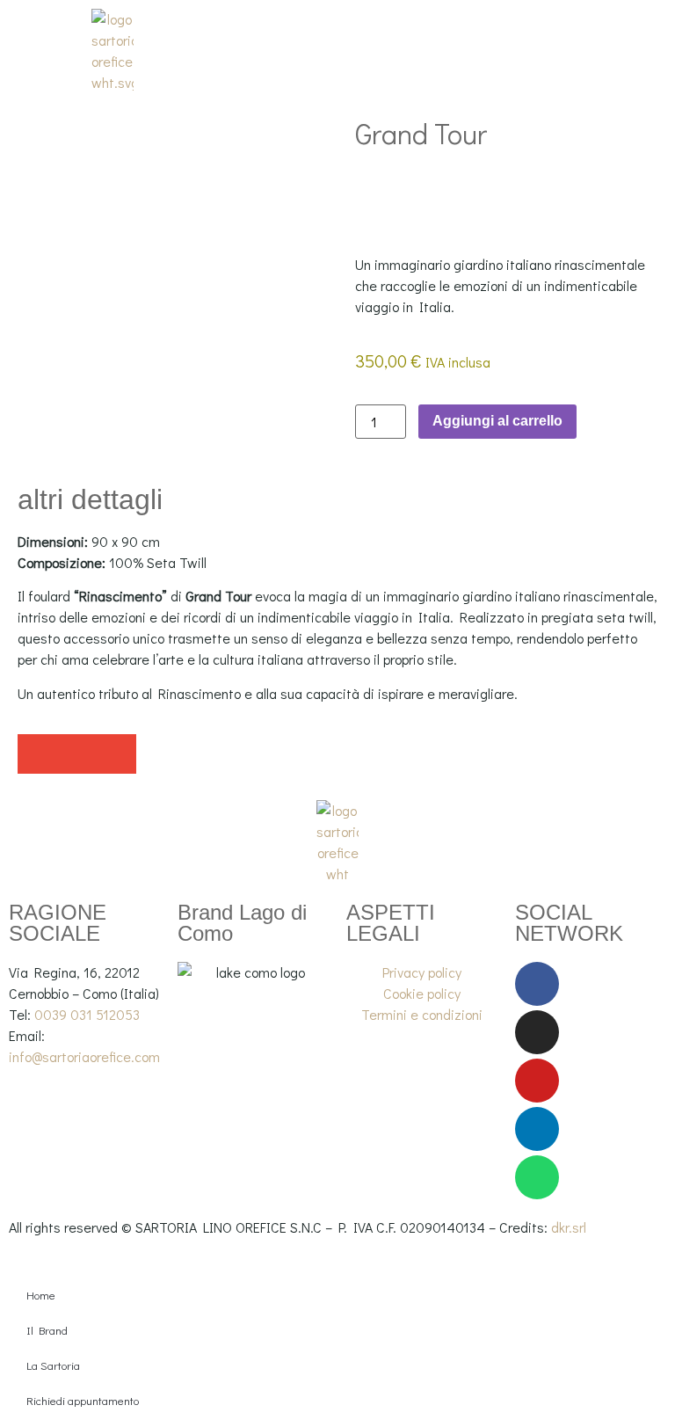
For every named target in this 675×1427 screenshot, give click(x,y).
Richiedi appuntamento (82, 1400)
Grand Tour (421, 133)
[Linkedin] (537, 1129)
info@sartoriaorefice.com (84, 1056)
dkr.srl (568, 1227)
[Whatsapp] (537, 1177)
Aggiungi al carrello (497, 420)
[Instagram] (537, 1032)
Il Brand (47, 1329)
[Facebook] (537, 984)
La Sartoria (53, 1365)
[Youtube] (537, 1081)
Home (40, 1294)
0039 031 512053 (87, 1014)
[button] (37, 754)
